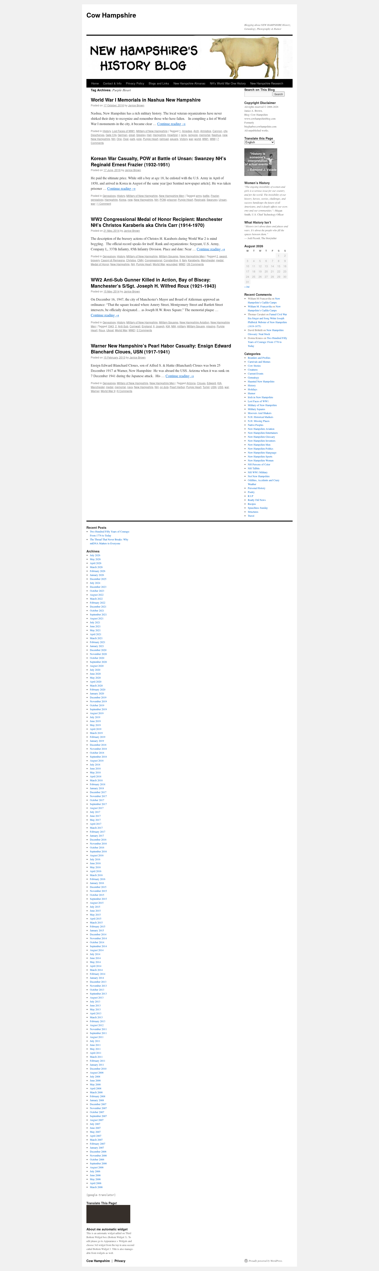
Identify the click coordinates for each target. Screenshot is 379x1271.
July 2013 (95, 1001)
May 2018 (95, 772)
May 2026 (95, 559)
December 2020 (98, 650)
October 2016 (97, 847)
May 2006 (95, 1179)
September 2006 (98, 1163)
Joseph (160, 326)
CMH (140, 260)
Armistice (205, 131)
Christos (131, 260)
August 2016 (97, 855)
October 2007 (97, 1112)
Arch (196, 131)
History (107, 131)
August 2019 (97, 713)
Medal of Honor (100, 264)
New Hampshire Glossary (261, 436)
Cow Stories (254, 365)
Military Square (196, 326)
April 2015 (95, 918)
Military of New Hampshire (152, 131)
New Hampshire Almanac (189, 83)
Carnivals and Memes (259, 361)
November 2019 (98, 701)
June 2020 (95, 673)
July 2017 (95, 812)
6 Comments (124, 391)
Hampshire (159, 135)
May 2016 (95, 867)
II (180, 260)
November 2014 (98, 938)
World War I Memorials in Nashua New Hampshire (146, 99)
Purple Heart (150, 139)
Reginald (199, 199)
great (132, 135)
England (147, 326)
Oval (126, 139)
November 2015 (98, 891)
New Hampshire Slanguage (262, 452)
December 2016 (98, 839)
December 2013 (98, 981)
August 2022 (97, 594)
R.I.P (250, 496)
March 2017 (96, 827)
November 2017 (98, 796)
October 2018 (97, 752)
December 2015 (98, 887)
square (174, 139)
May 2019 (95, 725)
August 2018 (97, 760)
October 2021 (97, 610)
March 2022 (96, 598)
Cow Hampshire (111, 15)
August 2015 (97, 902)
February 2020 (97, 689)
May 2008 (95, 1084)
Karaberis (194, 260)
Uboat (110, 330)
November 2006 (98, 1155)
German (122, 135)
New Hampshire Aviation (194, 322)
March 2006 (96, 1187)
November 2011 (98, 1029)
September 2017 (98, 804)
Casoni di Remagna (113, 260)
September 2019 (98, 709)
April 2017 (95, 823)
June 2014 (95, 958)
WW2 (182, 264)
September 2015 (98, 898)
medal (219, 260)
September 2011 (98, 1033)
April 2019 (95, 729)
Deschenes (97, 135)
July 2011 (95, 1041)
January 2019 (97, 740)
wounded (171, 264)
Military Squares (168, 256)
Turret (206, 387)
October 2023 (97, 590)
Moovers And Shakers (260, 413)
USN (213, 387)
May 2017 (95, 819)
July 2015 (95, 906)
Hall (149, 135)
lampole (193, 135)
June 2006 (95, 1175)
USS (220, 387)
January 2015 (97, 930)
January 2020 (97, 693)
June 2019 (95, 721)
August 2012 (97, 1025)
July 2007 (95, 1124)
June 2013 (95, 1005)
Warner (95, 391)
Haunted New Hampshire (261, 381)
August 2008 (97, 1072)
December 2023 (98, 586)
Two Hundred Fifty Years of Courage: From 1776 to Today (267, 342)
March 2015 (96, 922)
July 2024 (95, 582)
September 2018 (98, 756)
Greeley (140, 135)
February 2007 (97, 1143)
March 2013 (96, 1017)
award (223, 256)
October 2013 (97, 989)
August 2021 (97, 618)
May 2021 (95, 630)
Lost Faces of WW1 (123, 131)
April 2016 (95, 871)
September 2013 (98, 993)
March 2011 (96, 1056)
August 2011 (97, 1037)
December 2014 (98, 934)
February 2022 (97, 602)
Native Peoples (255, 425)
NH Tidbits (254, 468)
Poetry (251, 492)
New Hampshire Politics (260, 448)
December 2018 (98, 744)
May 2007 (95, 1131)
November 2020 (98, 654)
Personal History (256, 488)
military (181, 326)
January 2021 (97, 646)
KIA (168, 326)
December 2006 (98, 1151)
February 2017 (97, 831)
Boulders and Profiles (259, 357)
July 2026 (95, 555)
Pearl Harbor (177, 387)
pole (139, 139)
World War (159, 264)
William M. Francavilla (260, 306)
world (197, 139)
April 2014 (95, 966)
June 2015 (95, 910)
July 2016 (95, 859)
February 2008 (97, 1096)
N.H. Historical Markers (260, 417)
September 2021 (98, 614)
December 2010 (98, 1068)
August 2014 (97, 950)
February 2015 (97, 926)
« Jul (246, 286)
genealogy (97, 199)
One (119, 139)
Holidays (252, 389)
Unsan (223, 199)
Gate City (111, 135)
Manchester (208, 260)
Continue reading (171, 123)
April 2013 (95, 1013)
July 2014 (95, 954)
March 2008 (96, 1092)
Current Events (255, 373)
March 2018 (96, 780)
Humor (251, 393)
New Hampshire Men (171, 195)
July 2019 (95, 717)
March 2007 (96, 1139)
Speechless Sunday (258, 507)
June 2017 (95, 815)
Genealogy (109, 195)
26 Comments (195, 264)
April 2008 (95, 1088)
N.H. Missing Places (259, 421)
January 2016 (97, 883)
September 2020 (98, 661)
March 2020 (96, 685)
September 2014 (98, 946)
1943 (111, 326)
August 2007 (97, 1120)
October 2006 (97, 1159)
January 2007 (97, 1147)
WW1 (205, 139)
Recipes (252, 504)
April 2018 (95, 776)
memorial (204, 135)
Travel (251, 515)
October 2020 (97, 658)
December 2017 (98, 792)
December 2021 (98, 606)
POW (163, 199)
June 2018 (95, 768)
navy (130, 387)
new (224, 135)
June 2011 (95, 1045)
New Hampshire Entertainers (263, 432)
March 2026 (96, 567)
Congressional (153, 260)
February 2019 (97, 737)
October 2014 (97, 942)
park (132, 139)
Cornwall (135, 326)
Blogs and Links (159, 83)
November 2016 (98, 843)
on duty (164, 387)
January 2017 (97, 835)
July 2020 (95, 669)
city (225, 131)
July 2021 (95, 622)
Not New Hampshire (259, 476)
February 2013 (97, 1021)
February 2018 (97, 784)
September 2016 (98, 851)
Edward (211, 383)
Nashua (216, 135)
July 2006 (95, 1171)
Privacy (119, 1260)
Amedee (187, 131)
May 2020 (95, 677)
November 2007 (98, 1108)
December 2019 (98, 697)
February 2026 (97, 571)
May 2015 (95, 914)
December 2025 (98, 579)
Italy (184, 260)
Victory (184, 139)
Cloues (201, 383)
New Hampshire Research (266, 83)
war (191, 139)
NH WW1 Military (258, 472)
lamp (184, 135)
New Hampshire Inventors (261, 440)
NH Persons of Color (259, 464)
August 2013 (97, 997)
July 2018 (95, 764)
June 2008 (95, 1080)
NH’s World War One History (228, 83)
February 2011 (97, 1060)
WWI (212, 139)
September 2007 (98, 1116)
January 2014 (97, 977)
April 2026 (95, 563)
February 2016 (97, 879)
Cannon (217, 131)
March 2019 (96, 733)
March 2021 (96, 638)
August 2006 (97, 1167)
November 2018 (98, 748)
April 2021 (95, 634)
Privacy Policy (135, 83)
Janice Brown (136, 105)
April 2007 (95, 1135)
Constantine (171, 260)
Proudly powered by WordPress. (266, 1260)
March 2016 (96, 875)
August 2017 (97, 808)
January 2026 (97, 575)
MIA (173, 326)
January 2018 (97, 788)
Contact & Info (112, 83)
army (199, 195)
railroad (164, 139)
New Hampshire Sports (260, 456)
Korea (122, 199)
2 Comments (144, 330)
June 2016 (95, 863)
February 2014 (97, 973)
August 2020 (97, 665)
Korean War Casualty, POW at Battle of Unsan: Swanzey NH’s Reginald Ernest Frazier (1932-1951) (158, 161)
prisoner (172, 199)
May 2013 (95, 1009)
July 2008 (95, 1076)
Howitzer (172, 135)
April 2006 (95, 1183)
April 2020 (95, 681)
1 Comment (104, 203)
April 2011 (95, 1052)
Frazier (215, 195)
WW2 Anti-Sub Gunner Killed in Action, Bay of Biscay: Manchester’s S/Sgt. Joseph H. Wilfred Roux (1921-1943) (153, 282)
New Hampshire (100, 139)
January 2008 (97, 1100)
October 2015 (97, 894)
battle (206, 195)
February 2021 (97, 642)
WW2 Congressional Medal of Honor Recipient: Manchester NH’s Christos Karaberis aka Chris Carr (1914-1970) (156, 222)
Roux (102, 330)
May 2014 (95, 962)
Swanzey (212, 199)
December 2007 (98, 1104)
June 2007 (95, 1127)
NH (113, 139)
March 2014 (96, 970)
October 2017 (97, 800)
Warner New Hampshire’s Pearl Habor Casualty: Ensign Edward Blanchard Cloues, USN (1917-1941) (161, 348)
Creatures (253, 369)
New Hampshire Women (261, 460)
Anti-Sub (123, 326)
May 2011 (95, 1049)
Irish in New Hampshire (260, 397)
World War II (108, 391)
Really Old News (257, 500)
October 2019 (97, 705)
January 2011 (97, 1064)
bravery (95, 260)
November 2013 (98, 985)
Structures (253, 511)
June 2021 (95, 626)
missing (210, 326)
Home (95, 83)
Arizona (191, 383)
